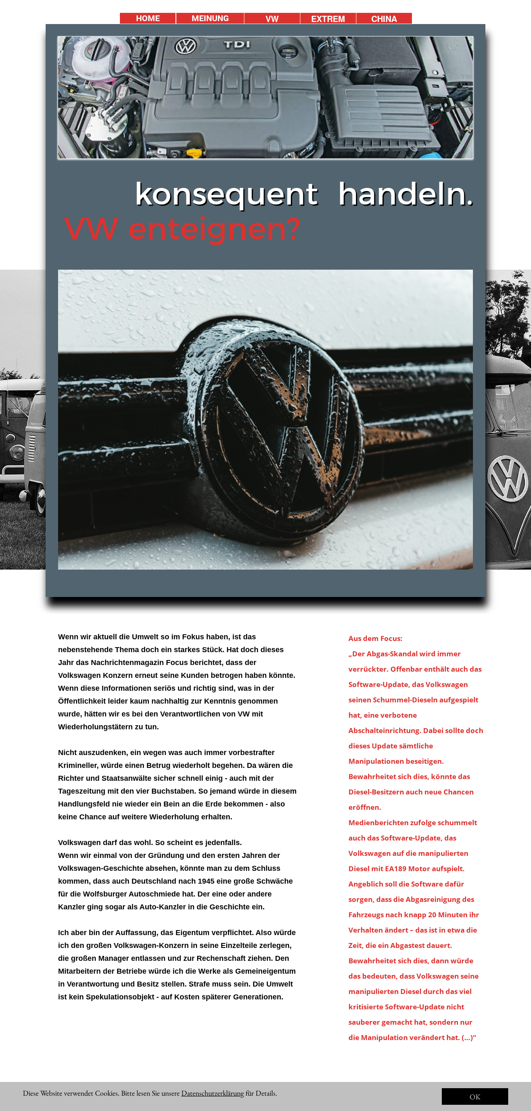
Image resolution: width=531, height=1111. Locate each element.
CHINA (384, 18)
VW (272, 18)
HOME (148, 18)
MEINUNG (210, 18)
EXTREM (328, 18)
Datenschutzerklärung (212, 1093)
